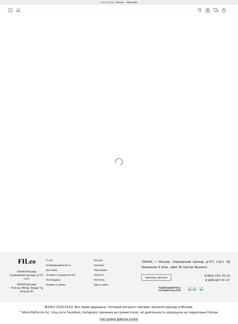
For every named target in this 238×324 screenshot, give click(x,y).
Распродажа (53, 279)
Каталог (98, 260)
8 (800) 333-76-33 (217, 275)
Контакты (99, 279)
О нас (49, 260)
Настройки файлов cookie (119, 319)
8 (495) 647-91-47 (217, 280)
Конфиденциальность (58, 265)
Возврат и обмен (56, 284)
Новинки (99, 265)
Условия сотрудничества (60, 274)
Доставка (51, 270)
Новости (99, 274)
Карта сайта (101, 284)
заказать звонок (156, 277)
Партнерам (100, 270)
